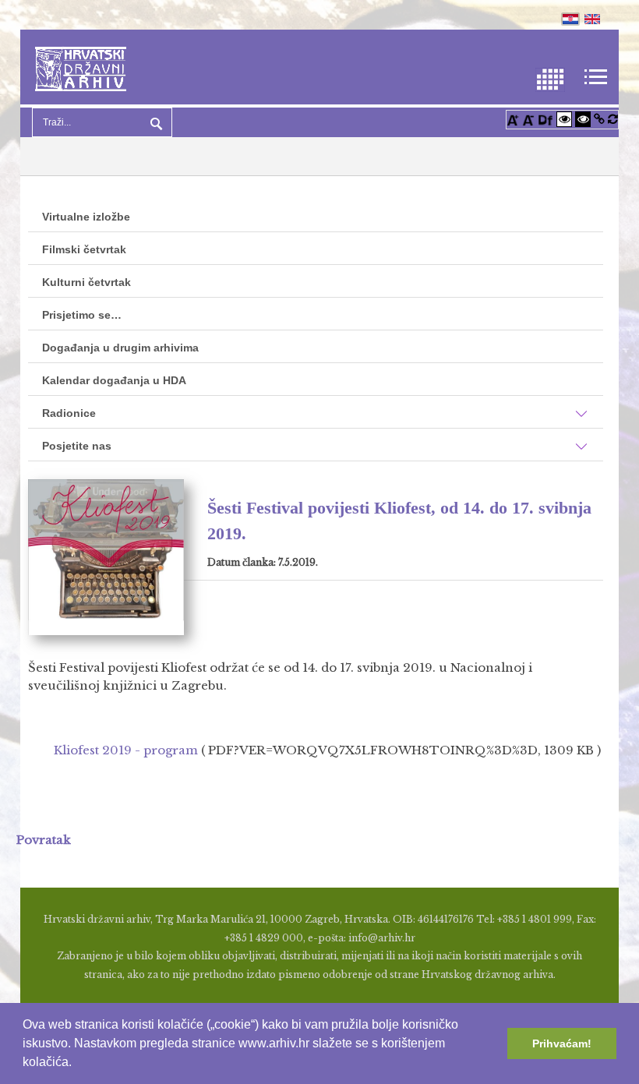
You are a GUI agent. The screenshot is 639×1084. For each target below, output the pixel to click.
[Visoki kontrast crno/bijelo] (583, 118)
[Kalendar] (550, 78)
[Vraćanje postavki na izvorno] (613, 118)
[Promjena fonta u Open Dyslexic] (545, 118)
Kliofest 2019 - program (126, 750)
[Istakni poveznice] (599, 118)
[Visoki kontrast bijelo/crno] (564, 118)
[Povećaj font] (513, 118)
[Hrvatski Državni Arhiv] (80, 67)
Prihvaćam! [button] (561, 1043)
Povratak (43, 839)
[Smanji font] (528, 118)
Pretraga (154, 122)
